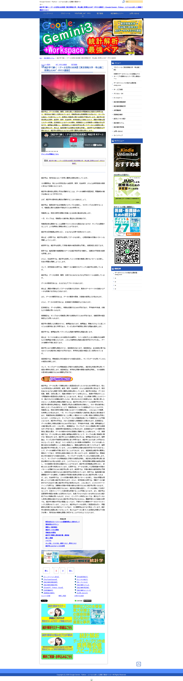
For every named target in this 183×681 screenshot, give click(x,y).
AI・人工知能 (118, 89)
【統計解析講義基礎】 (50, 582)
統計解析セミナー (117, 13)
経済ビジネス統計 (120, 118)
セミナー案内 (45, 64)
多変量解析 (117, 110)
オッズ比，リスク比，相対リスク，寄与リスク (61, 543)
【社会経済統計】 (82, 577)
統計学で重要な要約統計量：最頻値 (57, 535)
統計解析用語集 (119, 127)
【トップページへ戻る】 (51, 577)
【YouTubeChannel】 (50, 579)
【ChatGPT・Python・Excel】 (53, 587)
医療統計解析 (118, 114)
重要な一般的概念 (51, 527)
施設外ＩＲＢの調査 (52, 530)
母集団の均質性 (51, 532)
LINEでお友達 (79, 596)
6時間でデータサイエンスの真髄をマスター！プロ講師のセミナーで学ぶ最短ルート (127, 76)
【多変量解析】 (48, 590)
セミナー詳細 (45, 596)
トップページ (48, 13)
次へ (70, 571)
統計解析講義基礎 (120, 102)
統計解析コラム (49, 58)
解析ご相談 (62, 596)
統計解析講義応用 (120, 106)
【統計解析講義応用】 (50, 585)
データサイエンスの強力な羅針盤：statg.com (125, 84)
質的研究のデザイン (52, 524)
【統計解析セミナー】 (83, 590)
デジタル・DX (118, 93)
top (41, 58)
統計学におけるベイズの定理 (55, 546)
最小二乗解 (49, 538)
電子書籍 (100, 13)
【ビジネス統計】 (82, 579)
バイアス (48, 540)
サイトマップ (118, 135)
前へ (46, 571)
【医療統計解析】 (49, 593)
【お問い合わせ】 (82, 593)
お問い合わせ (134, 13)
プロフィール (65, 13)
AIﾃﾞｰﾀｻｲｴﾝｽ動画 (61, 64)
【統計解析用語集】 (83, 587)
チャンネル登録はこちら (50, 154)
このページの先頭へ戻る (140, 668)
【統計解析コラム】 (83, 585)
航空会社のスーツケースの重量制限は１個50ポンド (63, 522)
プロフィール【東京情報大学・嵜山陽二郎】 (127, 68)
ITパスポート (118, 98)
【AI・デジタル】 (82, 582)
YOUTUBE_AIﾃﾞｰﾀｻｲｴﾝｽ (83, 14)
